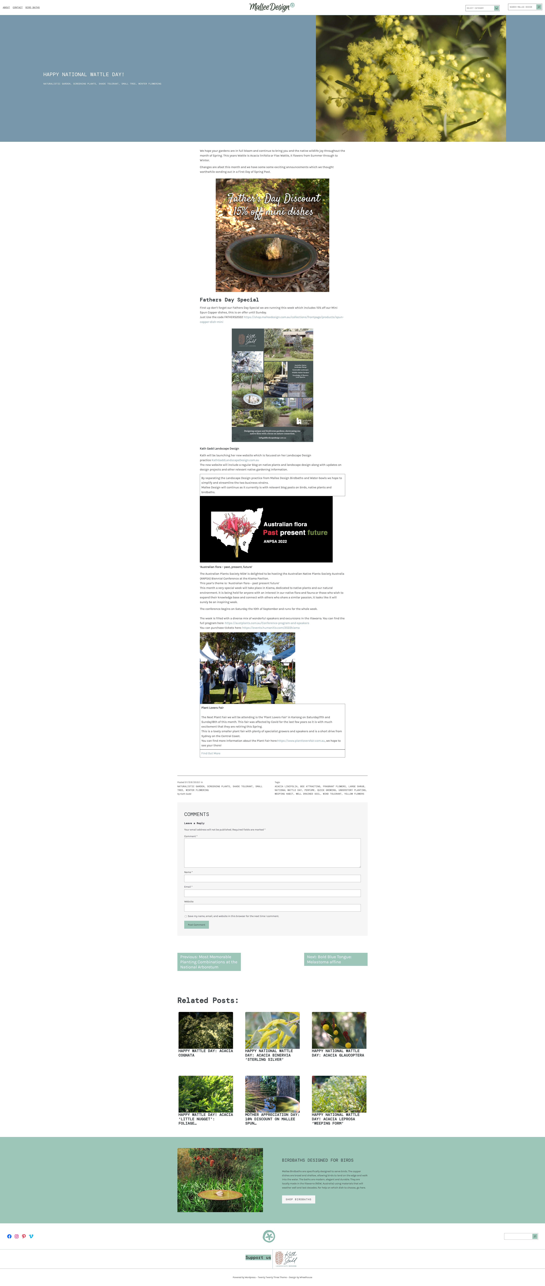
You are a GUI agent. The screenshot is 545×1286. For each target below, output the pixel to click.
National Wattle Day (288, 790)
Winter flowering (150, 83)
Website (188, 901)
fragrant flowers (334, 786)
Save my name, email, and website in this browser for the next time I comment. (233, 916)
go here (361, 1187)
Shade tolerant (109, 83)
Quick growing (326, 790)
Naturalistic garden (56, 83)
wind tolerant (332, 793)
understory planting (352, 790)
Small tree (128, 83)
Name (188, 872)
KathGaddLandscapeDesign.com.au (235, 460)
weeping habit (284, 793)
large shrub (356, 786)
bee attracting (310, 786)
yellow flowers (354, 793)
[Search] (538, 6)
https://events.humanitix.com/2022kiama (271, 627)
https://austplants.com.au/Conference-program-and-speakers (267, 623)
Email (188, 886)
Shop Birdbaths (299, 1199)
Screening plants (84, 83)
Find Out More (210, 753)
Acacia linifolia (286, 786)
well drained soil (308, 793)
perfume (310, 790)
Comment (190, 836)
